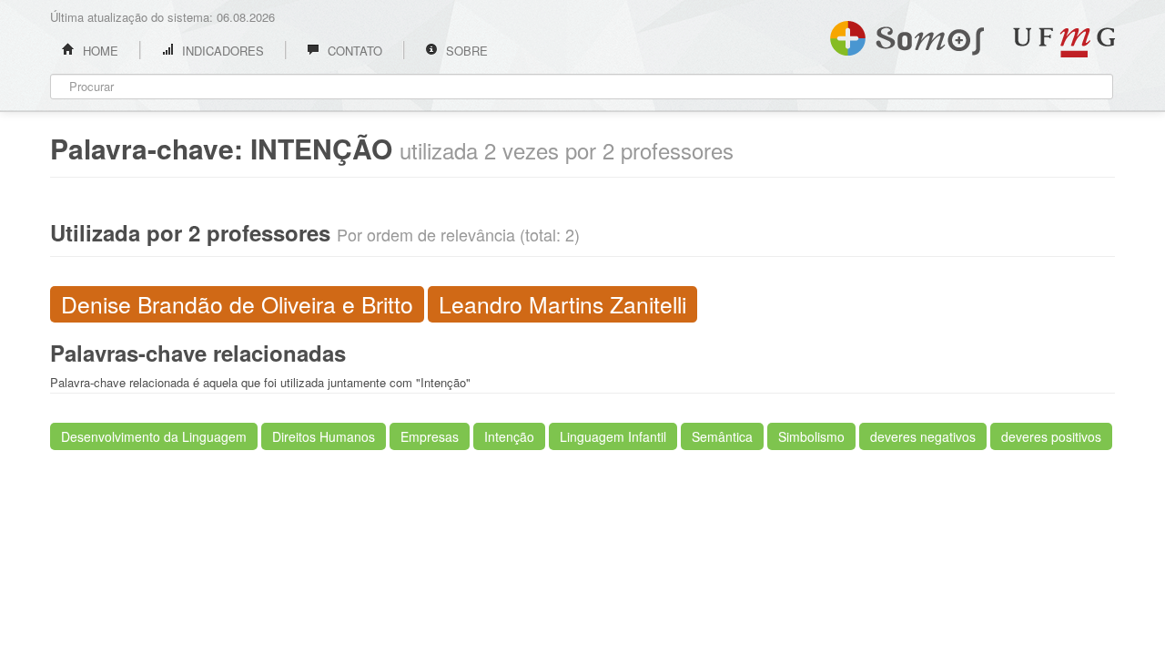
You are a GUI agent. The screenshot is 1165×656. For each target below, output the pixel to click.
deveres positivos (1051, 436)
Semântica (722, 436)
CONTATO (353, 50)
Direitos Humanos (323, 436)
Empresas (429, 436)
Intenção (509, 436)
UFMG (1064, 42)
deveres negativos (923, 436)
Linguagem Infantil (613, 436)
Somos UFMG (907, 34)
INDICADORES (221, 50)
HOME (98, 50)
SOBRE (465, 50)
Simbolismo (811, 436)
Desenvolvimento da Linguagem (154, 436)
